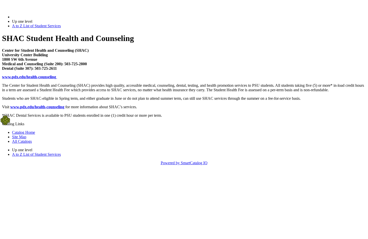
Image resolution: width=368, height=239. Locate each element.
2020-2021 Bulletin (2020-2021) (38, 17)
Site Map (19, 137)
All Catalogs (22, 141)
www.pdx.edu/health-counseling (29, 77)
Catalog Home (23, 132)
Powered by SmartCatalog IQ (184, 163)
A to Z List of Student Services (36, 26)
